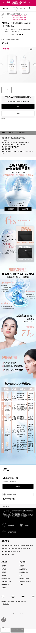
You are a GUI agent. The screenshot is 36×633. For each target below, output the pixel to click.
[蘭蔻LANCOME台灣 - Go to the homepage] (5, 9)
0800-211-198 (25, 548)
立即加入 (17, 106)
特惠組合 (22, 566)
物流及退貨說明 (6, 578)
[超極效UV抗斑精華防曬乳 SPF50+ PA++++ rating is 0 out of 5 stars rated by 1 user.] (6, 34)
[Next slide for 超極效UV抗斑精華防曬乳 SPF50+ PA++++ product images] (35, 64)
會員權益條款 (5, 584)
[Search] (21, 9)
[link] (15, 8)
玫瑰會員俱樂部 (24, 572)
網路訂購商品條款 (6, 581)
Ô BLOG (22, 575)
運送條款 (4, 575)
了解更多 (17, 113)
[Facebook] (3, 596)
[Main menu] (33, 8)
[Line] (32, 596)
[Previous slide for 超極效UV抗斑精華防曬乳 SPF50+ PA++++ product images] (1, 64)
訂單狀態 (4, 569)
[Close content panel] (33, 3)
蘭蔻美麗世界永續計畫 (26, 581)
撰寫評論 (20, 34)
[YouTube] (23, 596)
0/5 (13, 34)
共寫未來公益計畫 (24, 578)
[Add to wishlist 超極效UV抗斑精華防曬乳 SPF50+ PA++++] (31, 49)
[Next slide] (28, 3)
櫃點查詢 (4, 566)
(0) (14, 34)
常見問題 (4, 572)
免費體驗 (25, 209)
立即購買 (11, 209)
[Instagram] (13, 596)
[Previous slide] (2, 3)
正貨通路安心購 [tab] (20, 132)
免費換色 (4, 588)
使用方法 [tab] (11, 132)
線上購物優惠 (23, 569)
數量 (3, 627)
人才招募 (22, 584)
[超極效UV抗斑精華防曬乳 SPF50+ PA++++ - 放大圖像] (18, 65)
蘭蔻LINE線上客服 (8, 554)
